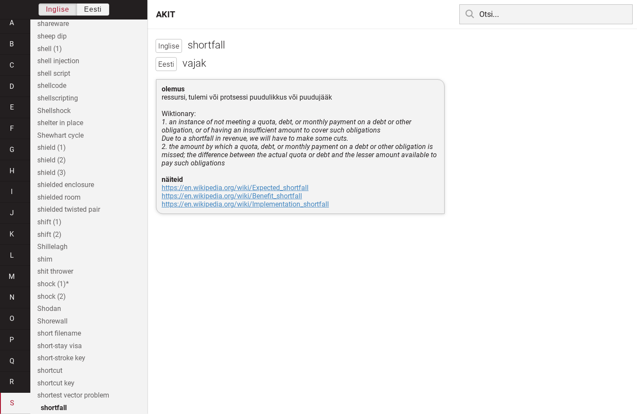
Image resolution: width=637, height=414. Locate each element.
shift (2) (49, 234)
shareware (53, 23)
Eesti (93, 9)
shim (44, 259)
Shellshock (54, 111)
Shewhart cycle (60, 135)
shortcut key (56, 383)
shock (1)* (53, 284)
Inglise (57, 9)
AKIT (165, 14)
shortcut (49, 370)
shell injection (58, 61)
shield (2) (51, 160)
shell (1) (49, 49)
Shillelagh (52, 247)
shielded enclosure (65, 185)
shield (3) (51, 172)
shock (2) (51, 296)
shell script (53, 73)
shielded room (59, 197)
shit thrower (55, 271)
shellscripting (57, 98)
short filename (59, 333)
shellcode (51, 85)
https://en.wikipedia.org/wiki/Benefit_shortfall (232, 196)
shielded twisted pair (68, 209)
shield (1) (51, 147)
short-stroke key (61, 358)
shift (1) (49, 222)
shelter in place (60, 123)
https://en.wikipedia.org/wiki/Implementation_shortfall (245, 204)
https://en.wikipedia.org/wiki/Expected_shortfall (235, 188)
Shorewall (52, 321)
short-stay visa (59, 346)
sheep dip (52, 36)
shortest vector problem (73, 395)
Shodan (49, 308)
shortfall (54, 408)
